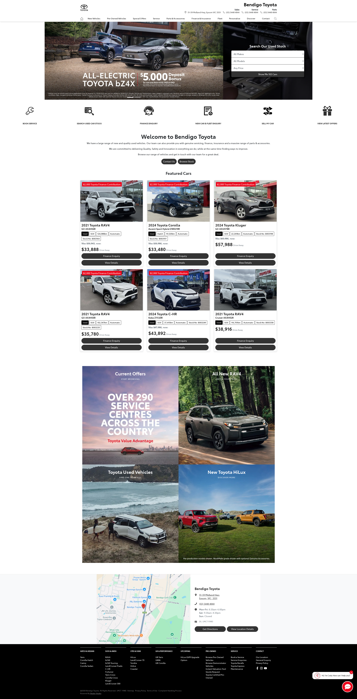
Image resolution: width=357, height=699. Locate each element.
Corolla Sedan (86, 666)
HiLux (133, 657)
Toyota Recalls (237, 663)
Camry (83, 663)
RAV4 (107, 657)
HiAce (133, 666)
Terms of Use (152, 691)
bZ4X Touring (111, 663)
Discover (251, 18)
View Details (111, 262)
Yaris (82, 657)
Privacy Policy (262, 663)
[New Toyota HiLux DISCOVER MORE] (226, 513)
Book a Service (237, 657)
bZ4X (107, 660)
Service (156, 18)
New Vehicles (94, 18)
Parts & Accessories (176, 18)
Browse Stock (187, 161)
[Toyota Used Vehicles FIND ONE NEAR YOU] (130, 513)
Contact (266, 18)
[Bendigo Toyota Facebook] (258, 668)
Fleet (220, 18)
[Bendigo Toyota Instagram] (262, 668)
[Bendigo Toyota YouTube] (266, 668)
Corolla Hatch (86, 660)
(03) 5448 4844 (232, 12)
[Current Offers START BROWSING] (130, 414)
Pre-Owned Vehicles (116, 18)
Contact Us (169, 161)
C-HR (107, 668)
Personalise (234, 18)
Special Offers (139, 18)
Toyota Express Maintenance (237, 667)
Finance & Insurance (201, 18)
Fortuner (109, 671)
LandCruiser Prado (113, 666)
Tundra (133, 663)
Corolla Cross (111, 677)
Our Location (262, 657)
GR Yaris (159, 657)
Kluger (108, 680)
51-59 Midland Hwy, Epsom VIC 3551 (204, 12)
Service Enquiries (239, 660)
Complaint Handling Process (170, 691)
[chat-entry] (347, 686)
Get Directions (210, 628)
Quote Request (213, 671)
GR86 (158, 660)
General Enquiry (263, 660)
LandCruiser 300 (112, 683)
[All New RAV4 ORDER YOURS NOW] (226, 414)
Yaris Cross (110, 674)
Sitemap (130, 691)
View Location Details (242, 628)
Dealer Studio (95, 693)
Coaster (134, 668)
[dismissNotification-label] (351, 672)
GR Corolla (160, 663)
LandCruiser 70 (137, 660)
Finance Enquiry (111, 255)
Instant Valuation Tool (216, 668)
